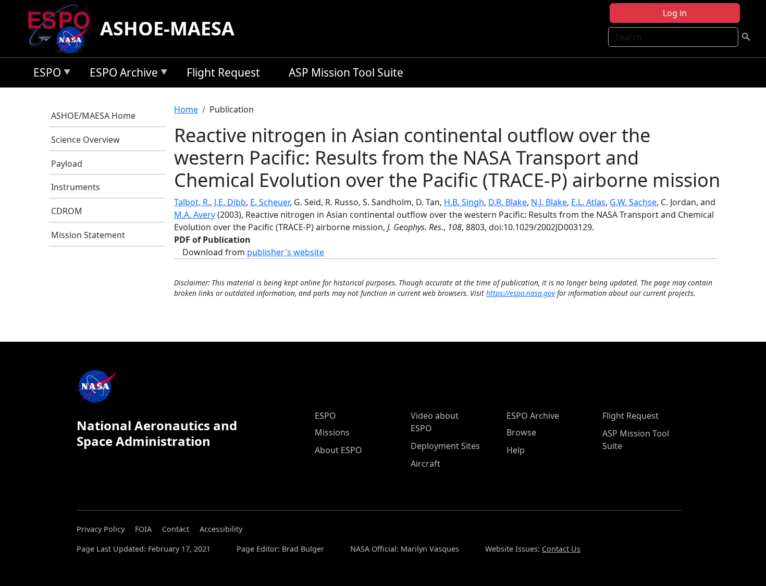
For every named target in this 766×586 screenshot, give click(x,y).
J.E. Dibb (230, 202)
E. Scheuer (270, 202)
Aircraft (425, 463)
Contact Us (561, 549)
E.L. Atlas (588, 202)
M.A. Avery (194, 214)
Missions (332, 432)
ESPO (44, 74)
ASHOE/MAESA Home (93, 115)
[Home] (63, 29)
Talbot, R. (192, 202)
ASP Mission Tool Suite (346, 72)
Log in (675, 13)
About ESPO (338, 450)
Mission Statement (88, 235)
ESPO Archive (121, 74)
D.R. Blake (507, 202)
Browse (521, 432)
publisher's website (285, 252)
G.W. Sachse (633, 202)
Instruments (75, 187)
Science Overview (85, 139)
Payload (66, 163)
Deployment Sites (445, 446)
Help (515, 450)
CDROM (66, 211)
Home (186, 109)
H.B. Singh (464, 202)
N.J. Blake (549, 202)
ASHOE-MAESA (167, 28)
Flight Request (223, 72)
